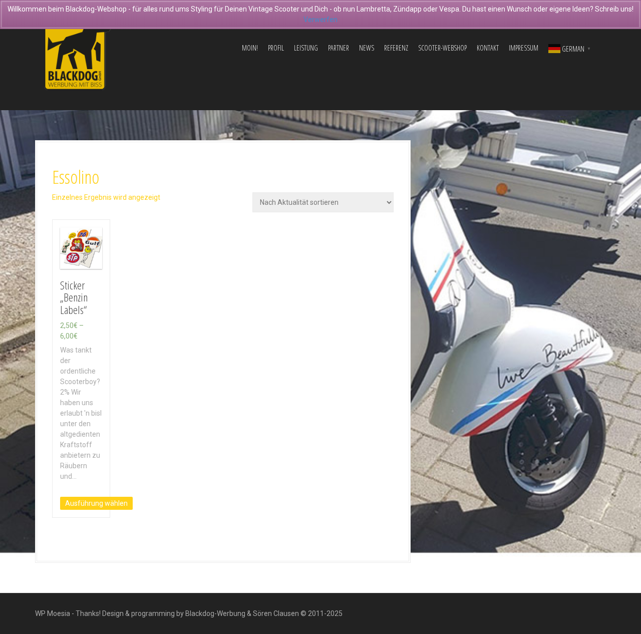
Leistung (306, 48)
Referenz (396, 48)
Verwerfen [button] (320, 20)
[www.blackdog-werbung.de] (78, 48)
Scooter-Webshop (442, 48)
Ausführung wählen (96, 503)
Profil (276, 48)
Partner (338, 48)
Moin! (250, 48)
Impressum (523, 48)
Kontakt (488, 48)
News (366, 48)
